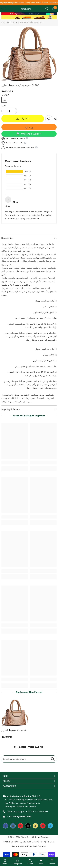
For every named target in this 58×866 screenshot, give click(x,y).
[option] (29, 54)
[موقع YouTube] (42, 825)
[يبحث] (52, 759)
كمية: (3, 105)
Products (11, 22)
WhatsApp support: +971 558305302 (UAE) (27, 811)
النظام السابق (23, 118)
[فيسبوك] (5, 825)
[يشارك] (54, 118)
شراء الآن (29, 127)
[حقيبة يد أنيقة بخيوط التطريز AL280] (14, 712)
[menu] (3, 9)
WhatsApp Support (31, 133)
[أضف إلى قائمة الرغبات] (48, 118)
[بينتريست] (20, 825)
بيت (2, 22)
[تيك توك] (28, 825)
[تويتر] (50, 825)
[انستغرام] (13, 825)
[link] (29, 13)
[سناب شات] (35, 825)
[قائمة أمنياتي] (46, 8)
